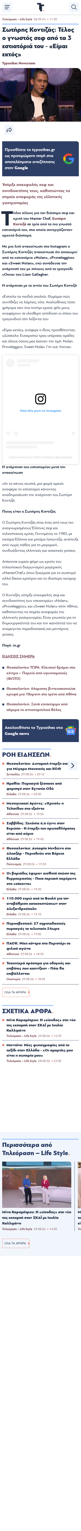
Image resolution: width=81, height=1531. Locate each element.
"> (30, 159)
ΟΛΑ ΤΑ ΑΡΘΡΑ (15, 992)
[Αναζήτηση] (74, 7)
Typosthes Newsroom (18, 63)
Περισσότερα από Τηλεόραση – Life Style (35, 1149)
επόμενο (73, 766)
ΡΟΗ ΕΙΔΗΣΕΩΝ (26, 754)
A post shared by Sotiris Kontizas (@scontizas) (40, 457)
